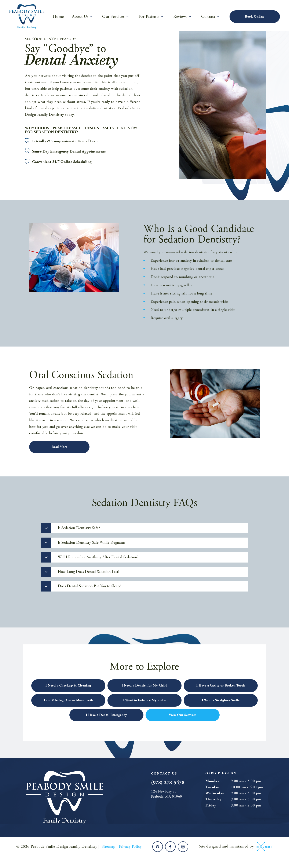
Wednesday (214, 793)
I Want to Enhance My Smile (144, 700)
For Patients (149, 16)
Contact (208, 16)
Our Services (113, 16)
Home (58, 16)
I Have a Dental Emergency (106, 715)
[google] (157, 846)
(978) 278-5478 (167, 782)
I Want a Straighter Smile (221, 700)
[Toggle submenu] (91, 16)
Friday (210, 805)
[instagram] (183, 846)
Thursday (213, 799)
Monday (212, 781)
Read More (59, 447)
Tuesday (212, 787)
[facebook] (170, 846)
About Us (80, 16)
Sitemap (109, 846)
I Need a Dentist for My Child (145, 685)
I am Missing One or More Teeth (68, 700)
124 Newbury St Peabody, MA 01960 (166, 794)
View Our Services (183, 715)
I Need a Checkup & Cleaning (68, 685)
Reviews (180, 16)
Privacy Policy (130, 846)
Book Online (254, 16)
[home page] (26, 16)
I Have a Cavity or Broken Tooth (220, 685)
